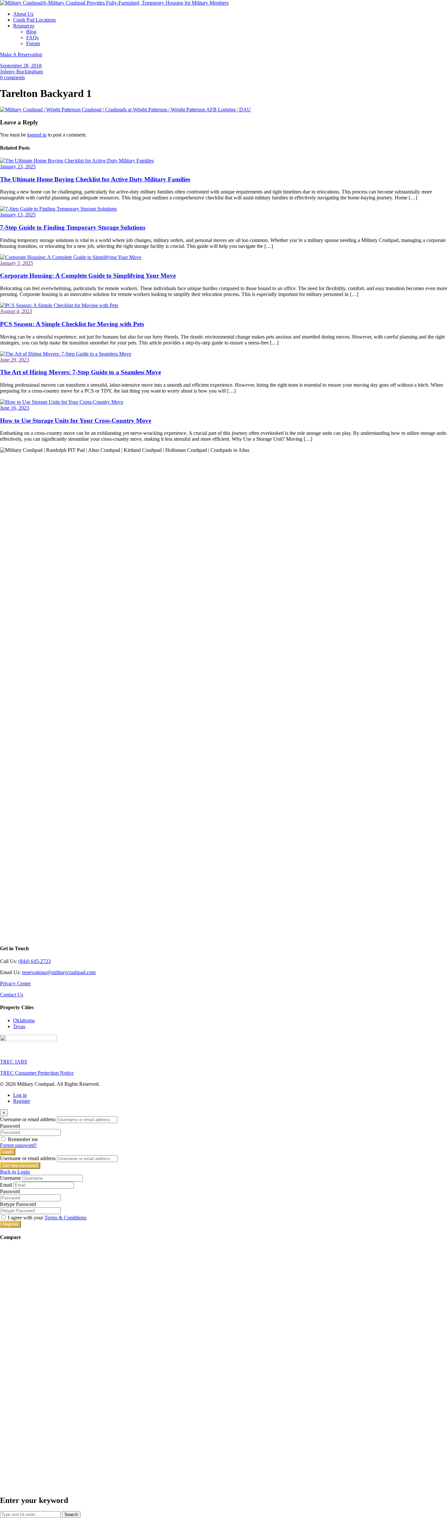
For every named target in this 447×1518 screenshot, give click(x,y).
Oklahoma (24, 1020)
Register (21, 1101)
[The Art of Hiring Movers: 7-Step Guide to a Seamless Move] (65, 354)
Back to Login (15, 1172)
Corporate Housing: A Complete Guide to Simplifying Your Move (88, 275)
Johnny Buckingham (21, 71)
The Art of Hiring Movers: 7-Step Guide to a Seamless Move (80, 372)
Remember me (23, 1139)
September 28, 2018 (21, 65)
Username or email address (28, 1119)
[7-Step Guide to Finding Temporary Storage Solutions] (58, 209)
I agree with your (47, 1217)
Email (6, 1185)
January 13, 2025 (18, 214)
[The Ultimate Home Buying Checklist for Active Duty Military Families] (77, 160)
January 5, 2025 (16, 263)
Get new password (20, 1165)
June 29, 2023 (14, 359)
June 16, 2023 (14, 408)
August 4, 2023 (16, 311)
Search (71, 1514)
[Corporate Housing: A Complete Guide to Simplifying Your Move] (70, 257)
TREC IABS (13, 1061)
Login (8, 1151)
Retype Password (18, 1204)
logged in (36, 135)
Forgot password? (18, 1145)
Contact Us (11, 994)
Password (10, 1126)
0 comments (12, 77)
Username (10, 1178)
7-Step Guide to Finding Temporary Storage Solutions (72, 227)
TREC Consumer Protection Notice (37, 1073)
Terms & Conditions (65, 1217)
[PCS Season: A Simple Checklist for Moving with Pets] (59, 305)
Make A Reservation (21, 54)
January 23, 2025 (18, 166)
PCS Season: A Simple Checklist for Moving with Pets (72, 324)
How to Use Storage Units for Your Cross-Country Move (75, 420)
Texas (19, 1026)
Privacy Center (15, 983)
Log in (20, 1095)
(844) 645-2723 (34, 961)
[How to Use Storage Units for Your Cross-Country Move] (61, 402)
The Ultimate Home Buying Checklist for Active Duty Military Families (95, 179)
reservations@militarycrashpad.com (59, 972)
